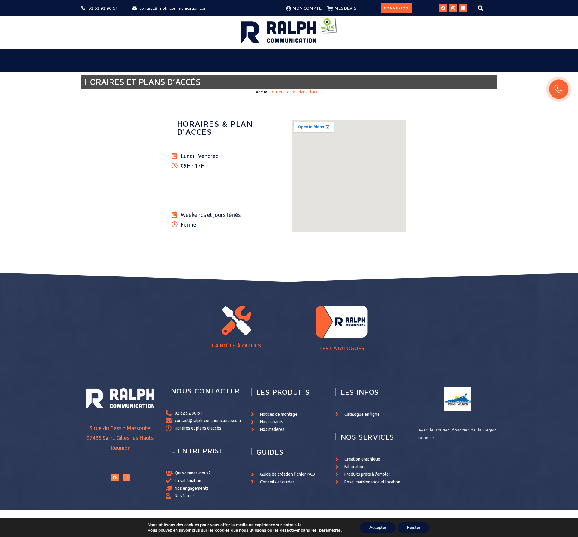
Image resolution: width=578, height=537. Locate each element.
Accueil (263, 91)
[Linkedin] (463, 8)
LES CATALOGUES (341, 348)
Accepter (377, 527)
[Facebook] (443, 8)
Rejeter (413, 527)
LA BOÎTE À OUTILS (236, 345)
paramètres (330, 530)
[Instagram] (453, 8)
